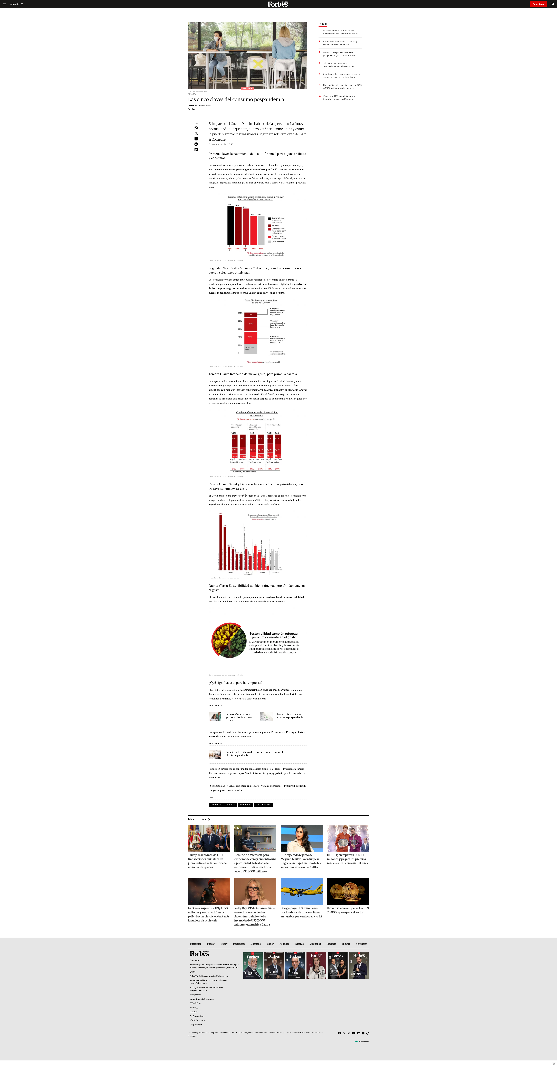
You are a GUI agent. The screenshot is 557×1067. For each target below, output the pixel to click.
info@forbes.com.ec (231, 968)
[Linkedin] (196, 150)
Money (270, 944)
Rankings (331, 944)
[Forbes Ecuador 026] (358, 965)
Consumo (216, 804)
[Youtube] (354, 1033)
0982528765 (195, 1012)
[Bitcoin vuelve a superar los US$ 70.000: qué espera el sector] (348, 891)
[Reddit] (196, 144)
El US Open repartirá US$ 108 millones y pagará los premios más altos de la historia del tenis (347, 859)
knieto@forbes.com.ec (198, 983)
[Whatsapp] (196, 128)
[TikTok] (367, 1033)
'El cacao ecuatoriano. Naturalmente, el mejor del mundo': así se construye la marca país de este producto (340, 65)
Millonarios (315, 944)
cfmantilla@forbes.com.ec (218, 976)
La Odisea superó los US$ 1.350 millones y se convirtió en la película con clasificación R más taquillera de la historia (208, 914)
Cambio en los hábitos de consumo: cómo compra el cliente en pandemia (254, 754)
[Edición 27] (337, 965)
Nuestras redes (275, 1033)
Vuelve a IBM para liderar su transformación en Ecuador (339, 97)
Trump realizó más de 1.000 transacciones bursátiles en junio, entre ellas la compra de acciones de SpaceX (207, 861)
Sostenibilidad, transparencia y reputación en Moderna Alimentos (340, 43)
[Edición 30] (274, 965)
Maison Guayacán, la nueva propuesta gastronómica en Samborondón (339, 54)
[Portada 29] (295, 965)
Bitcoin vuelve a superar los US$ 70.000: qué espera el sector (348, 910)
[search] (553, 4)
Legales (214, 1033)
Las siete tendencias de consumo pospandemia (290, 716)
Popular (323, 23)
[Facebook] (196, 139)
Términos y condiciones (199, 1033)
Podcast (211, 944)
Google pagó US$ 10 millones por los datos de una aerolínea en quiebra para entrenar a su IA (301, 912)
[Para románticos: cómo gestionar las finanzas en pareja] (215, 716)
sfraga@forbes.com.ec (199, 990)
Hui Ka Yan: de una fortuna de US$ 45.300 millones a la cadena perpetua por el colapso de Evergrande (342, 87)
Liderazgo (256, 944)
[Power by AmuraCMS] (362, 1041)
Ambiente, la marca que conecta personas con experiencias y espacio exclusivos (341, 76)
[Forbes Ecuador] (278, 4)
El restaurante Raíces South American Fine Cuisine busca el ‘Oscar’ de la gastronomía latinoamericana (340, 32)
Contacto (234, 1033)
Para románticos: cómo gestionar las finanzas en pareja (239, 717)
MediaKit (224, 1033)
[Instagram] (349, 1033)
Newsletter (361, 944)
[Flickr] (363, 1033)
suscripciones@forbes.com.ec (201, 999)
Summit (346, 944)
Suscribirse (538, 4)
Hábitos (231, 804)
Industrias (245, 804)
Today (224, 944)
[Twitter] (196, 133)
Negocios (284, 944)
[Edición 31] (252, 965)
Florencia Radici (196, 106)
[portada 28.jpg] (316, 965)
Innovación (239, 944)
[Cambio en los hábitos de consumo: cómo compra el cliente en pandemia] (215, 754)
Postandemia (263, 804)
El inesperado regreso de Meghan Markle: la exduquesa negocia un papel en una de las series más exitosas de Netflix (301, 861)
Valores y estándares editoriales (253, 1033)
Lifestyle (299, 944)
